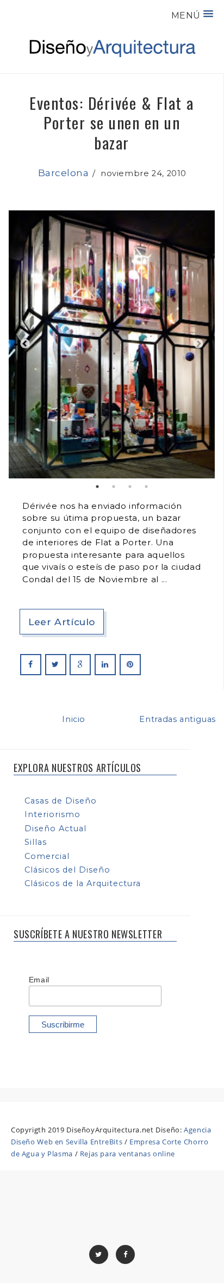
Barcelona (63, 172)
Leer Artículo (61, 621)
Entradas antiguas (177, 719)
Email (39, 979)
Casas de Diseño (60, 801)
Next (198, 344)
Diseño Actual (55, 828)
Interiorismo (52, 814)
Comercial (47, 856)
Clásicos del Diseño (67, 870)
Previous (25, 344)
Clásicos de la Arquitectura (82, 883)
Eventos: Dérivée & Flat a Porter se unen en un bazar (111, 122)
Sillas (35, 842)
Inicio (73, 719)
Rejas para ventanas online (127, 1154)
